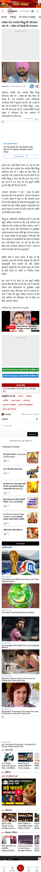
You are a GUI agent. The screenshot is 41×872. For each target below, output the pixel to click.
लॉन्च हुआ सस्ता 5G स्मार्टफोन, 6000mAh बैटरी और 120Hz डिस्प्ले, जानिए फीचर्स (9, 848)
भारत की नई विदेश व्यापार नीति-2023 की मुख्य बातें (19, 389)
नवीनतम (8, 810)
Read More (11, 327)
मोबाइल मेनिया (11, 832)
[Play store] (33, 11)
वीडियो (7, 772)
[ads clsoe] (39, 858)
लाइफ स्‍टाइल (15, 400)
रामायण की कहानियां (25, 404)
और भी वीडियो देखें (9, 776)
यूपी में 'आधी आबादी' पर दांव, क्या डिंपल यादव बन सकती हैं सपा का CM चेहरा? (9, 825)
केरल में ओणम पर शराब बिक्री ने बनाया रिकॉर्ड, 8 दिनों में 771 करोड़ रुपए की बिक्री (25, 825)
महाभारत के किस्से (9, 404)
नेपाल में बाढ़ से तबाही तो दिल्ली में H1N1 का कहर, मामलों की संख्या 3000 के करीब (24, 765)
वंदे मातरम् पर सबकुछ (27, 17)
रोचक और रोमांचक (9, 409)
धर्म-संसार (26, 400)
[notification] (37, 11)
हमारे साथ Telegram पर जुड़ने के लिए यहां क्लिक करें (20, 376)
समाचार (4, 17)
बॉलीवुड (13, 17)
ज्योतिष (5, 400)
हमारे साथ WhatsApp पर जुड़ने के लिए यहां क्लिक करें (20, 370)
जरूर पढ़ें (8, 749)
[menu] (3, 11)
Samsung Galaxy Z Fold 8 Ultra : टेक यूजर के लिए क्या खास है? (25, 848)
